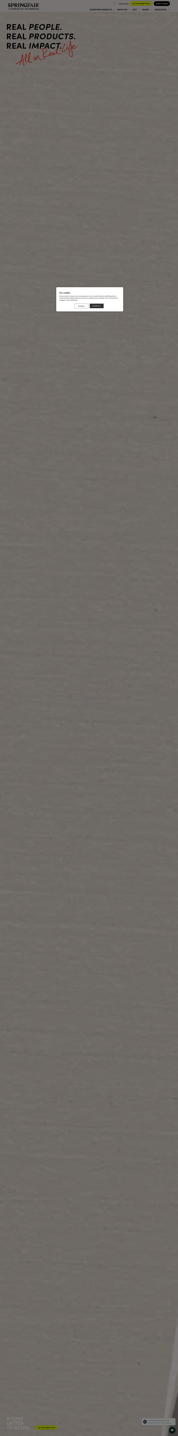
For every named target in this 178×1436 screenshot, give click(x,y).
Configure (81, 306)
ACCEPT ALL (97, 306)
